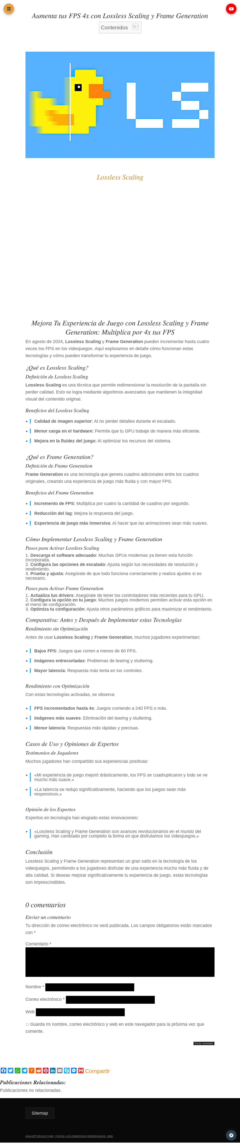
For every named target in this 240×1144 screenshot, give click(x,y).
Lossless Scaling (120, 176)
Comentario (38, 943)
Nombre (34, 986)
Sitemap (40, 1112)
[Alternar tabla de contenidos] (134, 27)
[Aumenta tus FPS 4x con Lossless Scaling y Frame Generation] (120, 156)
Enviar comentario (204, 1043)
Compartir (97, 1071)
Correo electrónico (45, 999)
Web (30, 1011)
